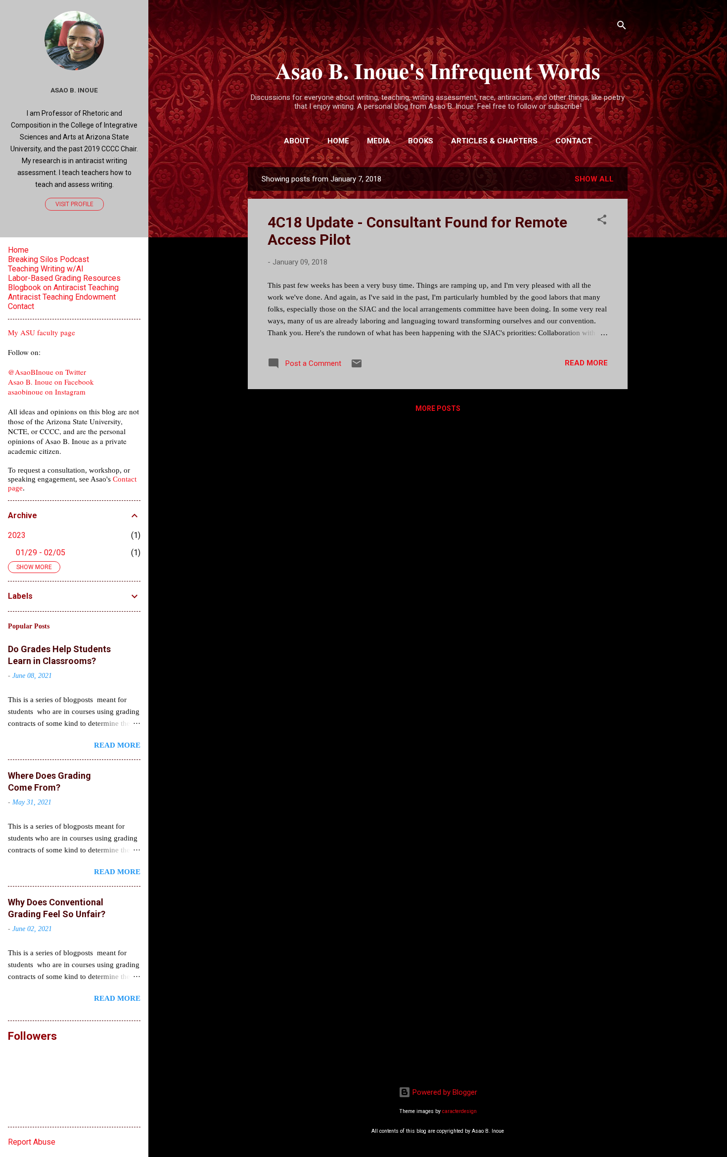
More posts (437, 408)
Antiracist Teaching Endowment (62, 297)
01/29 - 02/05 (40, 552)
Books (420, 140)
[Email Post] (357, 366)
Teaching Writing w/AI (46, 268)
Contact (573, 140)
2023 (17, 535)
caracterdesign (459, 1111)
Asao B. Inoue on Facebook (51, 382)
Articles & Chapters (494, 140)
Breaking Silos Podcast (48, 259)
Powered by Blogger (443, 1092)
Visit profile (74, 204)
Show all (594, 179)
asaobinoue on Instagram (47, 392)
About (297, 140)
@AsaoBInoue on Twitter (47, 372)
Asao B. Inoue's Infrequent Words (437, 70)
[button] (602, 221)
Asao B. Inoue (74, 90)
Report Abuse (31, 1142)
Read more (586, 362)
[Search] (622, 27)
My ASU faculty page (41, 332)
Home (338, 140)
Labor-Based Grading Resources (64, 278)
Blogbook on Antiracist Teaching (63, 287)
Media (378, 140)
